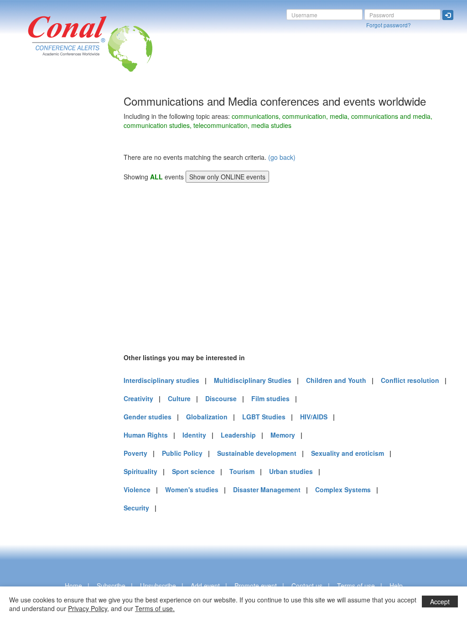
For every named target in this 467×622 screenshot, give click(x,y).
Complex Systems (343, 489)
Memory (282, 434)
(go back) (282, 157)
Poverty (135, 453)
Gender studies (147, 416)
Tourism (241, 471)
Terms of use (356, 585)
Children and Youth (336, 380)
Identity (194, 434)
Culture (179, 398)
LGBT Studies (263, 416)
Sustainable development (256, 453)
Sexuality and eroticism (347, 453)
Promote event (255, 585)
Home (73, 585)
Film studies (270, 398)
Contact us (306, 585)
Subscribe (111, 585)
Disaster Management (267, 489)
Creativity (138, 398)
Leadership (238, 434)
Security (136, 507)
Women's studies (191, 489)
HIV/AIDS (313, 416)
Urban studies (291, 471)
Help (396, 585)
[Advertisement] (43, 231)
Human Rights (146, 434)
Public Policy (182, 453)
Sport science (193, 471)
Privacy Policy (87, 608)
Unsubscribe (158, 585)
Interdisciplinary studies (161, 380)
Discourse (221, 398)
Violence (137, 489)
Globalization (207, 416)
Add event (205, 585)
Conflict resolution (410, 380)
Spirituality (140, 471)
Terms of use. (155, 608)
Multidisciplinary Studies (252, 380)
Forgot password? (388, 25)
